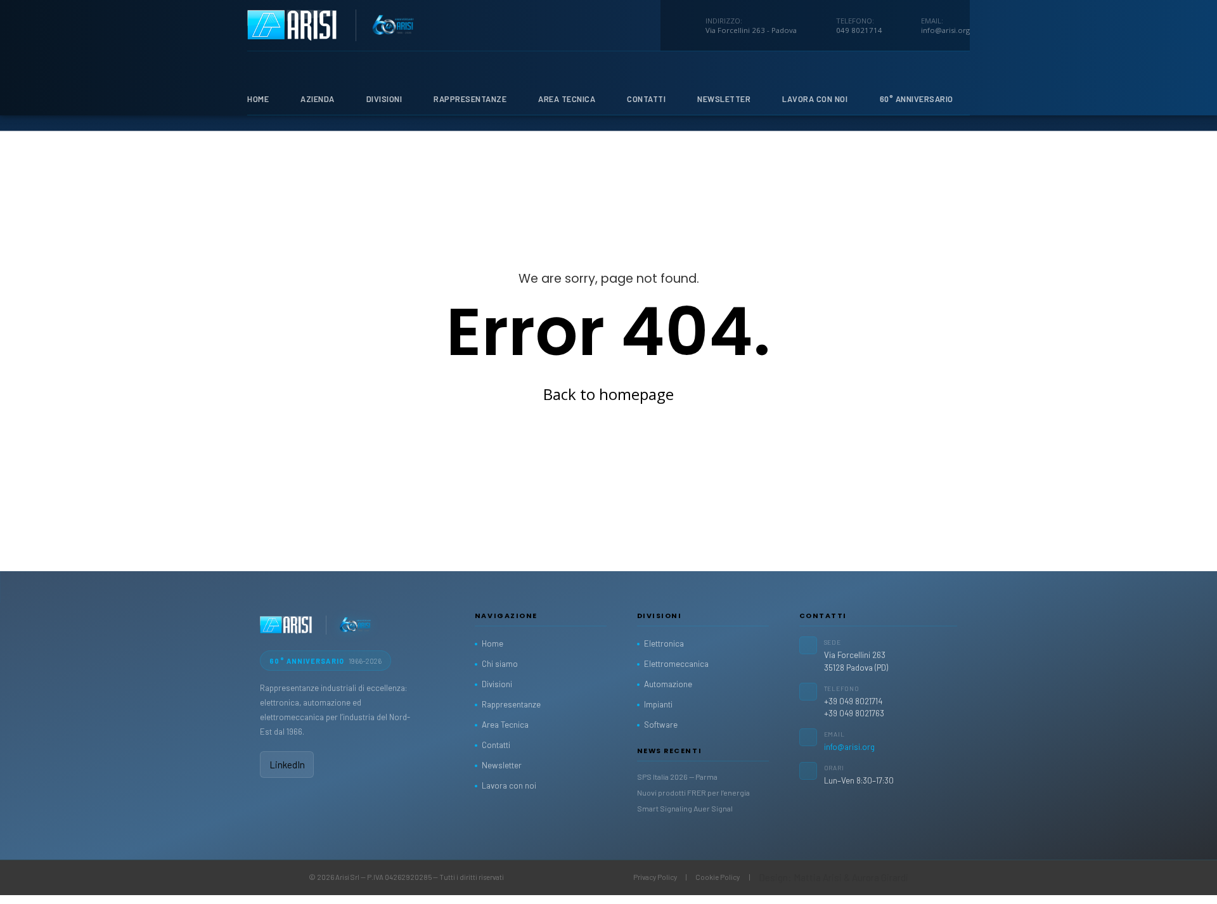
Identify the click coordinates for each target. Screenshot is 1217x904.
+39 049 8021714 (853, 701)
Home (258, 99)
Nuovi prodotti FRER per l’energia (693, 792)
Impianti (658, 704)
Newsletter (723, 99)
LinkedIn (287, 764)
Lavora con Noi (814, 99)
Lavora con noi (509, 785)
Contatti (646, 99)
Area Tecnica (566, 99)
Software (661, 725)
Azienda (317, 99)
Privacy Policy (655, 877)
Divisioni (384, 99)
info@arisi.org (849, 747)
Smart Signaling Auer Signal (685, 808)
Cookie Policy (717, 877)
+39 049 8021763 (854, 713)
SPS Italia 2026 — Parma (677, 776)
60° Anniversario (916, 99)
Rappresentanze (470, 99)
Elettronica (664, 643)
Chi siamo (500, 664)
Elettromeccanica (676, 664)
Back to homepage (608, 394)
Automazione (668, 684)
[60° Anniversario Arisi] (355, 625)
